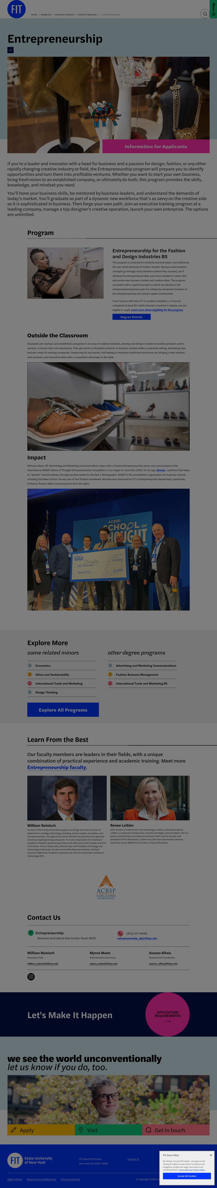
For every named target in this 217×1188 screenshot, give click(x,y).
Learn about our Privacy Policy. (192, 1169)
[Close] (211, 1155)
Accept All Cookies (187, 1176)
